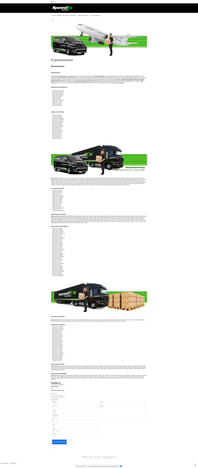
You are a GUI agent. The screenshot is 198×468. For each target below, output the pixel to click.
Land (53, 424)
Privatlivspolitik (5, 463)
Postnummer (55, 415)
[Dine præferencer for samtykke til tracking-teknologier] (195, 465)
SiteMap (109, 458)
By (52, 419)
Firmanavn (54, 401)
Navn (53, 406)
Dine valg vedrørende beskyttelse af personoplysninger (103, 466)
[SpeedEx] (99, 8)
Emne (101, 401)
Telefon (54, 428)
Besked (102, 406)
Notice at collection (81, 466)
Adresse (54, 410)
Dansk (54, 1)
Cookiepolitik (13, 463)
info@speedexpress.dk (60, 397)
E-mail (54, 433)
